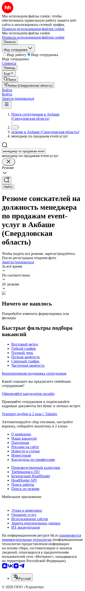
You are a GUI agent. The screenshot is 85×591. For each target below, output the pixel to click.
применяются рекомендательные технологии (41, 537)
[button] (7, 90)
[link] (10, 79)
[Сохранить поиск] (6, 180)
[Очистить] (8, 162)
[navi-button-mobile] (6, 105)
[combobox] (24, 151)
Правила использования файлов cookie (33, 37)
